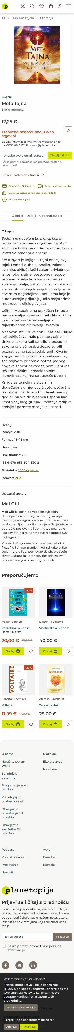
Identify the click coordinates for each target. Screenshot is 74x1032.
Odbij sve (11, 1026)
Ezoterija (46, 18)
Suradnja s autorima (9, 775)
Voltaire (7, 705)
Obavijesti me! (60, 155)
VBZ (18, 478)
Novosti (7, 872)
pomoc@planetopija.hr (44, 145)
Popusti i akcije (13, 857)
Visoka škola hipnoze (54, 628)
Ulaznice (49, 754)
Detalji (31, 216)
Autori (47, 849)
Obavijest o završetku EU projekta (11, 829)
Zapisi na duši (49, 705)
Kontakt (49, 865)
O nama (8, 754)
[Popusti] (23, 6)
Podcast (8, 849)
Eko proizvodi (53, 761)
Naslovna (50, 769)
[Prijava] (60, 6)
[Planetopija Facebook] (5, 965)
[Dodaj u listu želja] (68, 130)
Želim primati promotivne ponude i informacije (35, 948)
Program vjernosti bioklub (15, 787)
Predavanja (10, 865)
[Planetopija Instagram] (19, 965)
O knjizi (17, 216)
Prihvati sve (29, 1026)
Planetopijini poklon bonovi (12, 799)
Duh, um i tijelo (22, 18)
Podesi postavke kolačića (21, 1007)
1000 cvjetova (28, 470)
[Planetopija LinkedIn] (33, 965)
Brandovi (49, 857)
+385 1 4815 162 (15, 145)
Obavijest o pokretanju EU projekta (12, 813)
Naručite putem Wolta (13, 763)
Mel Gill (7, 97)
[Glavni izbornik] (68, 6)
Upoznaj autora (50, 216)
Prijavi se (62, 936)
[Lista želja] (41, 6)
